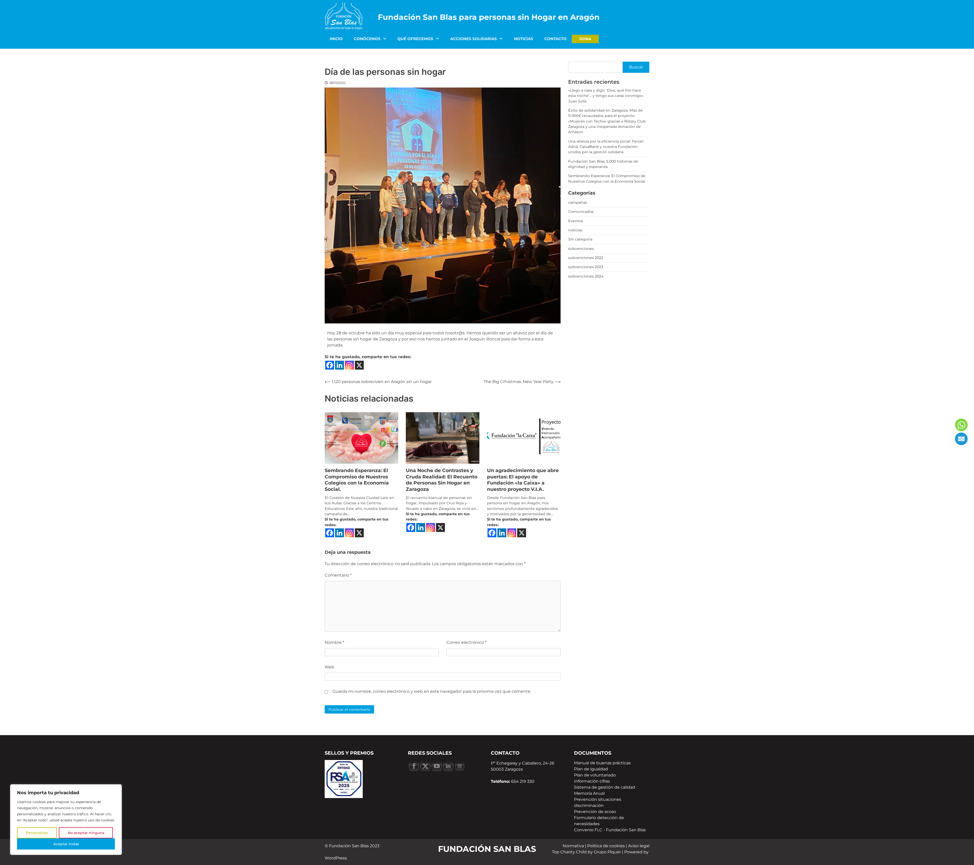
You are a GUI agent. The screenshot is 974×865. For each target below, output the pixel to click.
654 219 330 (522, 781)
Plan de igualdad (591, 769)
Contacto (555, 38)
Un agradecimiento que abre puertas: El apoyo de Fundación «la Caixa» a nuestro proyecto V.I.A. (523, 480)
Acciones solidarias (473, 38)
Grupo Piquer (607, 852)
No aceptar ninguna (86, 833)
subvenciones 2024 (585, 276)
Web (329, 667)
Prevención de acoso (595, 811)
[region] (66, 819)
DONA (585, 39)
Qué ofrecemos (415, 38)
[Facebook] (329, 365)
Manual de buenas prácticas (602, 762)
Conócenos (367, 38)
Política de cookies (606, 845)
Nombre (334, 642)
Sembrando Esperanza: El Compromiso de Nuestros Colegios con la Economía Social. (357, 480)
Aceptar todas (66, 844)
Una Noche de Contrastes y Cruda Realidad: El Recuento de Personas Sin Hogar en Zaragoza (441, 480)
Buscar (636, 67)
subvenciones (581, 248)
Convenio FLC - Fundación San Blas (610, 829)
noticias (575, 230)
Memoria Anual (589, 793)
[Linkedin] (339, 365)
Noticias (523, 38)
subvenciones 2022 (585, 257)
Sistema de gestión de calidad (604, 787)
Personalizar (37, 833)
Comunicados (581, 211)
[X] (359, 365)
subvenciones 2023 (585, 267)
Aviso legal (638, 845)
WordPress (336, 858)
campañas (577, 202)
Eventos (575, 221)
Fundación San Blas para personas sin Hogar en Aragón (489, 17)
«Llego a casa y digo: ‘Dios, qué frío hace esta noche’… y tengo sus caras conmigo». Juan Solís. (606, 95)
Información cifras (592, 781)
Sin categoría (580, 239)
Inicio (336, 38)
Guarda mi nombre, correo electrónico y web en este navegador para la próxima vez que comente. (432, 691)
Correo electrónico (466, 642)
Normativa (573, 845)
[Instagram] (349, 365)
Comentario (338, 575)
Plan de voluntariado (595, 775)
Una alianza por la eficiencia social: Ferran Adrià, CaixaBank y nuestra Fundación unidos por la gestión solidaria (606, 146)
